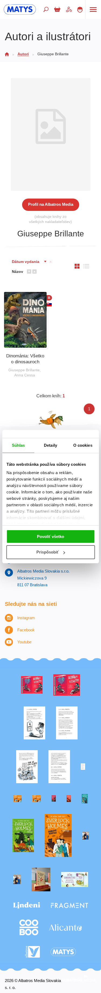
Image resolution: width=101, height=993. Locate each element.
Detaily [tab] (50, 445)
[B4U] (53, 799)
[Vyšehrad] (17, 799)
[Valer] (41, 879)
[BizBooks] (36, 799)
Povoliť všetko (50, 536)
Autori (23, 54)
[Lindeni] (27, 905)
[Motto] (32, 685)
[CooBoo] (29, 927)
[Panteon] (58, 836)
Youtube (24, 642)
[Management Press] (59, 767)
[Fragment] (69, 905)
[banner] (20, 9)
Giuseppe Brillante (24, 370)
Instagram (26, 617)
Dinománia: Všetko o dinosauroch (25, 358)
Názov (17, 271)
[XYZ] (66, 685)
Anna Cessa (24, 375)
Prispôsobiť (47, 552)
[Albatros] (32, 952)
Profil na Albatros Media (50, 204)
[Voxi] (34, 723)
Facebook (26, 630)
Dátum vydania (25, 261)
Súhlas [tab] (18, 445)
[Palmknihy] (85, 836)
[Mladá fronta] (74, 879)
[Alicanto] (65, 927)
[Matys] (63, 952)
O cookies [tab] (82, 445)
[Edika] (84, 799)
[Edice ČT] (23, 836)
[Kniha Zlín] (82, 767)
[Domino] (67, 723)
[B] (25, 320)
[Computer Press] (27, 767)
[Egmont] (68, 799)
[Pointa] (17, 879)
